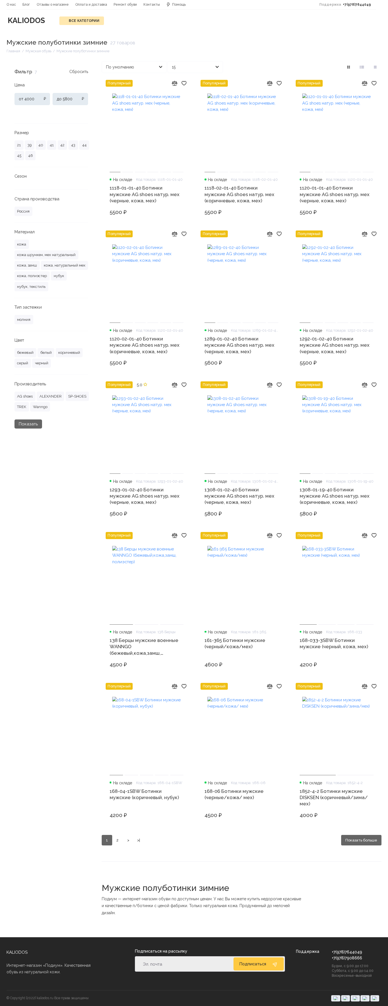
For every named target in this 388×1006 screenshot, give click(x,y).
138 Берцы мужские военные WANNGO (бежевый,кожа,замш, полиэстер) (144, 646)
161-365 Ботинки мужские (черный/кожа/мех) (235, 643)
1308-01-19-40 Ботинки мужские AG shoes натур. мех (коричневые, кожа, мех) (335, 496)
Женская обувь (171, 20)
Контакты (151, 5)
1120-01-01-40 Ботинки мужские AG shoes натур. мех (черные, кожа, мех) (335, 194)
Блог (26, 5)
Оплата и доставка (91, 5)
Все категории (84, 21)
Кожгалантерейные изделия (228, 20)
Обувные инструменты (335, 20)
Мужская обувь (285, 20)
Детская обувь (129, 20)
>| (138, 840)
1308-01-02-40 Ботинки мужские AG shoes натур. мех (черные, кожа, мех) (239, 496)
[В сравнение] (174, 83)
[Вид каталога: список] (362, 67)
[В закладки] (184, 83)
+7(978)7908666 (347, 958)
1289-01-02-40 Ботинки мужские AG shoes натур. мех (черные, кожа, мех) (239, 345)
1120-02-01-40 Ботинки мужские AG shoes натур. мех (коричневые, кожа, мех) (145, 345)
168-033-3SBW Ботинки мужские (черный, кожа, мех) (334, 643)
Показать (28, 423)
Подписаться (252, 963)
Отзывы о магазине (53, 5)
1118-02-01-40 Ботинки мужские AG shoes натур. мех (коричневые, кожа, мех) (239, 194)
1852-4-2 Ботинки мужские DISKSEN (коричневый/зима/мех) (334, 797)
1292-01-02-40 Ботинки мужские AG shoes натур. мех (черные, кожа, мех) (335, 345)
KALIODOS (26, 20)
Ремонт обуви (125, 5)
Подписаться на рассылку (161, 951)
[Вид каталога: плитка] (348, 67)
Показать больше (361, 840)
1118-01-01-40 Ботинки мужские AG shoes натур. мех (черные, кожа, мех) (145, 194)
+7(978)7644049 (345, 5)
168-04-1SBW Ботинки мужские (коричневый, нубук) (144, 794)
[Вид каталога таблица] (375, 67)
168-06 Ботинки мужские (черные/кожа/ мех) (234, 794)
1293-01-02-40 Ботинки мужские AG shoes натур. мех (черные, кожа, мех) (145, 496)
